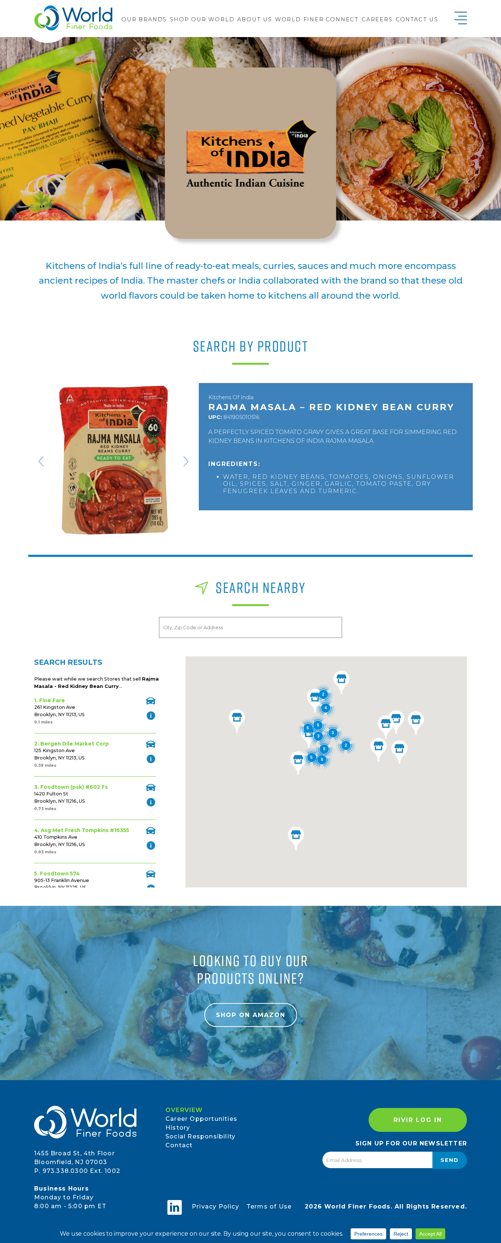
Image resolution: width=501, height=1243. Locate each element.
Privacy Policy (215, 1206)
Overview (184, 1110)
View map (151, 700)
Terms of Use (269, 1206)
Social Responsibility (200, 1136)
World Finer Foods (73, 17)
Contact (179, 1145)
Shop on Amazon (250, 1014)
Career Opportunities (201, 1118)
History (177, 1127)
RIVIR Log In (418, 1119)
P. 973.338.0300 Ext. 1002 (77, 1170)
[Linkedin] (174, 1207)
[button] (298, 763)
